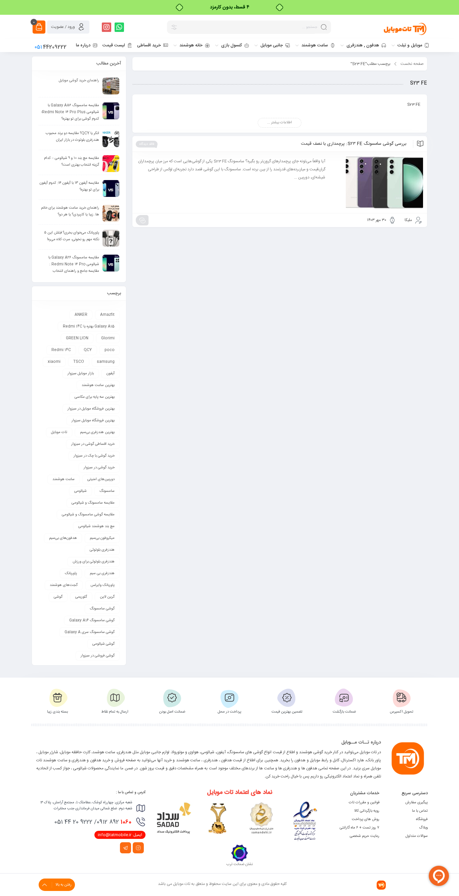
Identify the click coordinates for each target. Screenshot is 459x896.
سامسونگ (107, 491)
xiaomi (54, 362)
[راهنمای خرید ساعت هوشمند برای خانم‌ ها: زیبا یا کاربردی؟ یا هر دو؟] (110, 213)
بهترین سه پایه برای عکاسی (95, 397)
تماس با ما (420, 811)
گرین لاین (107, 597)
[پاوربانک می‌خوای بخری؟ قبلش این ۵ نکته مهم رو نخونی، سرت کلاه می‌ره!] (110, 238)
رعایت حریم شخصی (364, 836)
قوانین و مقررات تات (364, 803)
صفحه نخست (412, 63)
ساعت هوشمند (63, 479)
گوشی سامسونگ (102, 609)
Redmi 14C (61, 350)
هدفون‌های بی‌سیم (63, 538)
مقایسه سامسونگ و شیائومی (93, 503)
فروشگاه (422, 819)
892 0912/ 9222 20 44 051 (92, 822)
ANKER (81, 315)
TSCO (78, 362)
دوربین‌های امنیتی (101, 479)
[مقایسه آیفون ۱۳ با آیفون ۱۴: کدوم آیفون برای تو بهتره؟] (110, 188)
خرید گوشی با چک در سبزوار (94, 456)
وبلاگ (423, 828)
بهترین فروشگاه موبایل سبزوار (93, 421)
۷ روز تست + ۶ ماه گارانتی (359, 828)
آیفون (111, 374)
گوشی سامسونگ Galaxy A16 (92, 620)
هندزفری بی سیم (102, 573)
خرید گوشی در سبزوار (99, 468)
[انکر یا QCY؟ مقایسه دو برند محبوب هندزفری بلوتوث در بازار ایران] (110, 138)
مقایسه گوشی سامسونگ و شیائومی (88, 515)
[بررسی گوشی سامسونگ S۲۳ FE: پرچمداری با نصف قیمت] (377, 182)
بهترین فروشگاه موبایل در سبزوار (91, 409)
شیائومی (80, 491)
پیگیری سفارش (416, 803)
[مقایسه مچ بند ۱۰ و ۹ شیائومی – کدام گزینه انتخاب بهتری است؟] (110, 163)
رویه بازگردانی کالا (366, 811)
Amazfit (107, 315)
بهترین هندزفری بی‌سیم (97, 432)
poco (110, 350)
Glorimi (108, 338)
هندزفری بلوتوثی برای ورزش (94, 562)
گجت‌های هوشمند (64, 585)
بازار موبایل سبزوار (81, 374)
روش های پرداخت (365, 819)
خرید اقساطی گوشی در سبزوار (93, 444)
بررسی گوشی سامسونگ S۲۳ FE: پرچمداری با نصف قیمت (353, 143)
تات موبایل (59, 432)
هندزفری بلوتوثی (102, 550)
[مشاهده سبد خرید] (39, 27)
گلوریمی (81, 597)
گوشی (58, 597)
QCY (88, 350)
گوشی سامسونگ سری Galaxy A (90, 632)
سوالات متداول (417, 836)
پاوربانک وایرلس (102, 585)
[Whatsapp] (119, 27)
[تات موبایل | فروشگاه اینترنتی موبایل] (405, 28)
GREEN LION (77, 338)
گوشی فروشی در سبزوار (98, 656)
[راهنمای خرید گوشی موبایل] (110, 86)
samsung (106, 362)
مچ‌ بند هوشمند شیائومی (96, 526)
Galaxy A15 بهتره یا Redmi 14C (89, 327)
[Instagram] (106, 27)
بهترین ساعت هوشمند (98, 385)
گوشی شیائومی (103, 644)
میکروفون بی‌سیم (102, 538)
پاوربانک (71, 573)
